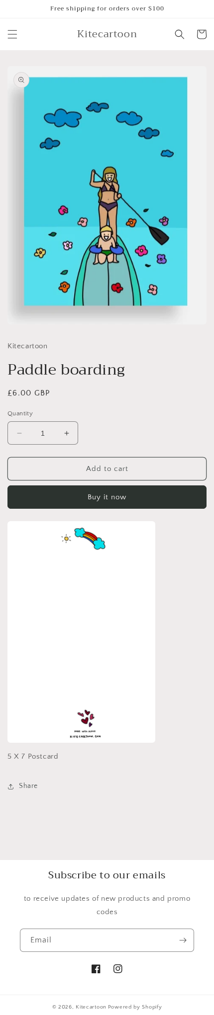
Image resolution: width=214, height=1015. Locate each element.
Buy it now (107, 497)
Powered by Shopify (135, 1007)
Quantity (20, 413)
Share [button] (28, 786)
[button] (12, 34)
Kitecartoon (91, 1007)
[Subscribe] (183, 940)
